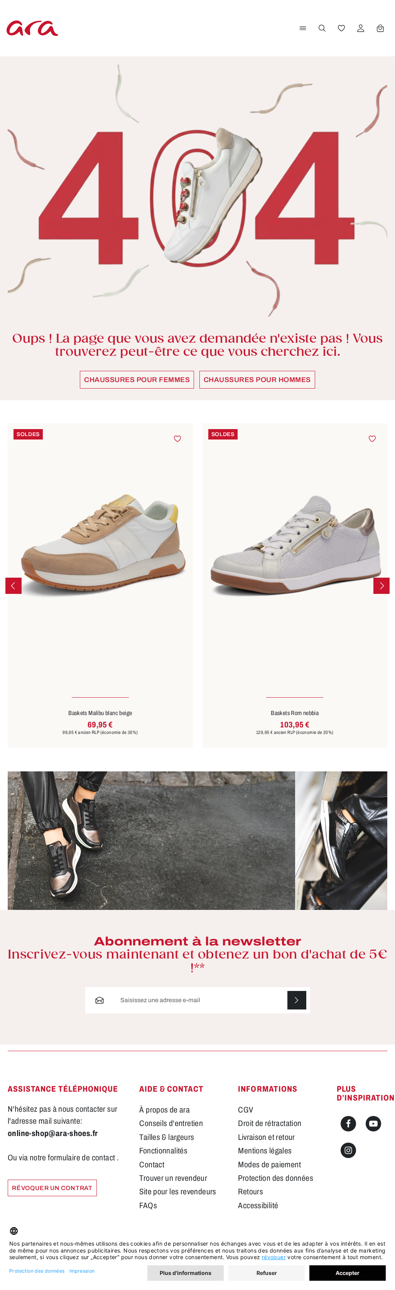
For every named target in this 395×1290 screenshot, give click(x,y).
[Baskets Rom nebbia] (295, 546)
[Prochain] (381, 586)
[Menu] (303, 28)
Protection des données (275, 1178)
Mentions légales (265, 1150)
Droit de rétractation (269, 1123)
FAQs (148, 1205)
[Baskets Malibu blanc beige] (100, 546)
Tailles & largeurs (166, 1137)
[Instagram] (348, 1150)
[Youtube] (373, 1123)
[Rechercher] (322, 28)
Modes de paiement (269, 1164)
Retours (250, 1191)
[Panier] (380, 28)
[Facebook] (348, 1123)
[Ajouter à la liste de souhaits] (177, 438)
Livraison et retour (266, 1137)
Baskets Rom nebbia (295, 713)
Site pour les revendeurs (177, 1191)
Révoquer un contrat (52, 1188)
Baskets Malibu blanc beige (100, 713)
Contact (151, 1164)
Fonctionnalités (163, 1150)
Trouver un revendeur (173, 1178)
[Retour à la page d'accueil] (32, 28)
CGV (245, 1110)
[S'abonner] (296, 1000)
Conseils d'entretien (171, 1123)
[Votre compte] (360, 28)
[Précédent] (13, 586)
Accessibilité (258, 1205)
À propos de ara (164, 1110)
